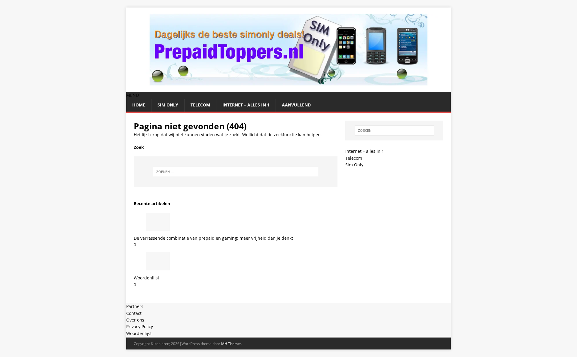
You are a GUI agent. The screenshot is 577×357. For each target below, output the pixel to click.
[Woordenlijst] (158, 267)
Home (138, 105)
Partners (134, 306)
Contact (134, 313)
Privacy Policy (139, 326)
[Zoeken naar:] (235, 172)
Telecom (200, 105)
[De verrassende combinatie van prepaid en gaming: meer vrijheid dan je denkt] (158, 227)
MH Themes (231, 343)
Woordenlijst (146, 278)
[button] (132, 95)
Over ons (135, 320)
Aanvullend (296, 105)
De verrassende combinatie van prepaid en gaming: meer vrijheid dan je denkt (213, 238)
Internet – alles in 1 (246, 105)
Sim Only (167, 105)
